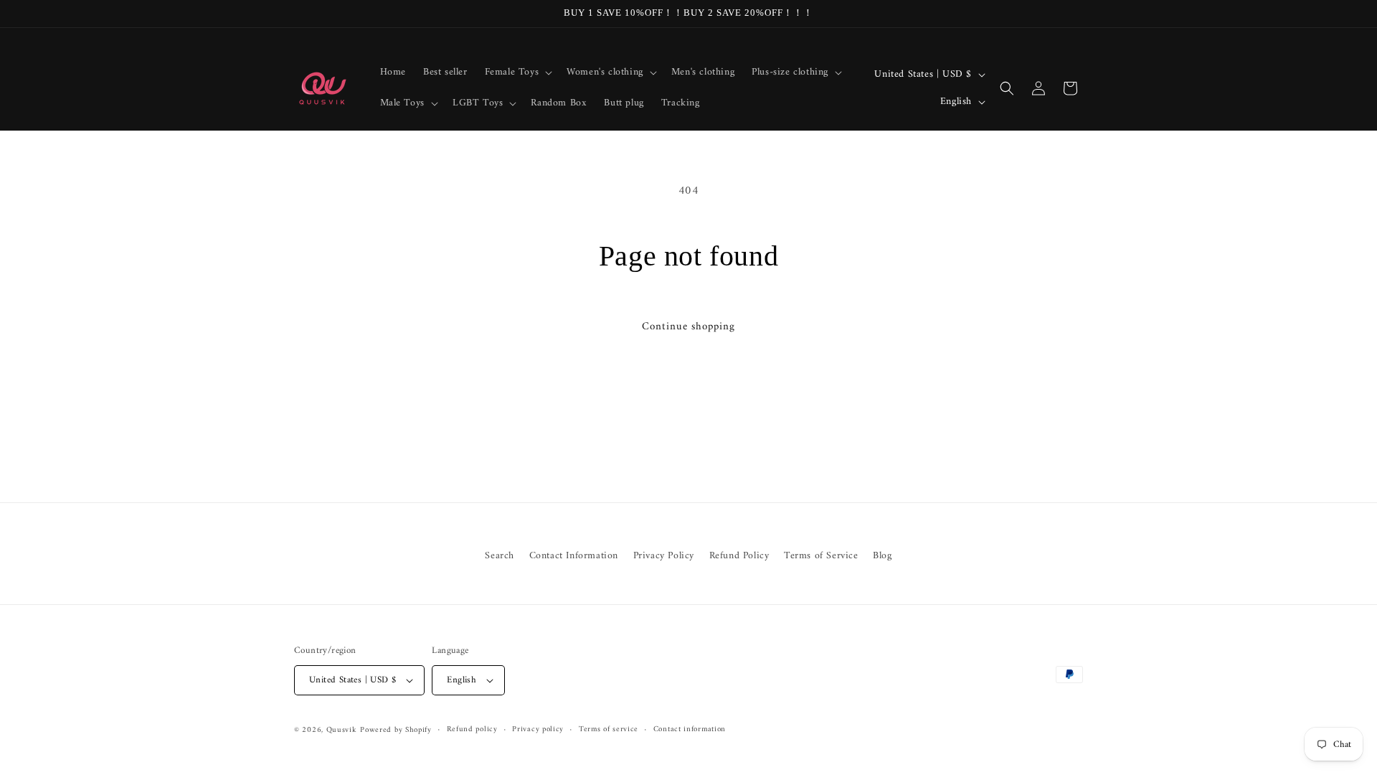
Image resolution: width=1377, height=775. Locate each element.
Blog (882, 556)
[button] (517, 72)
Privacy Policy (663, 556)
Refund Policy (739, 556)
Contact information (689, 729)
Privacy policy (538, 729)
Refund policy (472, 729)
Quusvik (341, 730)
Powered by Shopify (396, 730)
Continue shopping (688, 327)
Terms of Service (821, 556)
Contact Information (573, 556)
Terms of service (608, 729)
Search (499, 556)
